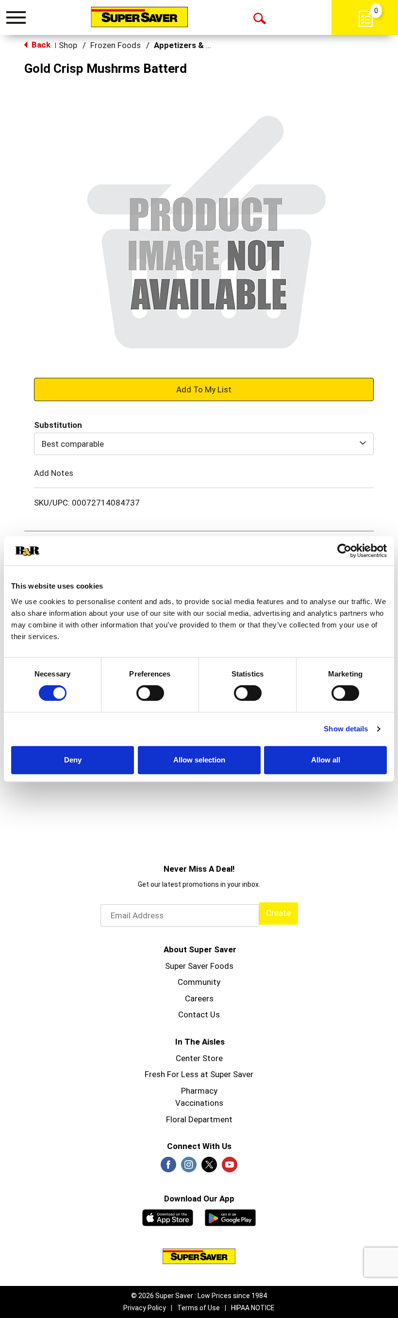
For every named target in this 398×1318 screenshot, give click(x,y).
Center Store (199, 1058)
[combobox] (203, 444)
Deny (73, 760)
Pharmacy (199, 1091)
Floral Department (199, 1119)
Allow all (325, 760)
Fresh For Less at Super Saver (199, 1074)
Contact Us (199, 1014)
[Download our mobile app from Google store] (230, 1216)
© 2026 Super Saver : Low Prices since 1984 (199, 1296)
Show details (346, 729)
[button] (204, 389)
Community (199, 982)
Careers (199, 998)
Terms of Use (198, 1308)
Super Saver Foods (199, 966)
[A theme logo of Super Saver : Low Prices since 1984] (139, 17)
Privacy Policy (144, 1308)
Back (40, 45)
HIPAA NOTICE (253, 1308)
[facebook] (168, 1167)
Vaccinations (199, 1103)
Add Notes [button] (53, 473)
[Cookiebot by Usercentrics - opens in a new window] (344, 550)
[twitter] (209, 1167)
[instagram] (189, 1167)
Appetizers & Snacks (194, 45)
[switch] (150, 693)
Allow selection (199, 760)
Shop (68, 45)
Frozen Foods (115, 45)
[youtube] (229, 1167)
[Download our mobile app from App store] (167, 1216)
